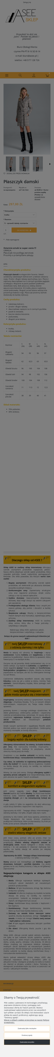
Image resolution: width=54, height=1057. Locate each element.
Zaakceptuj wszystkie (27, 1042)
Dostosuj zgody (27, 1035)
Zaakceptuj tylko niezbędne (27, 1028)
